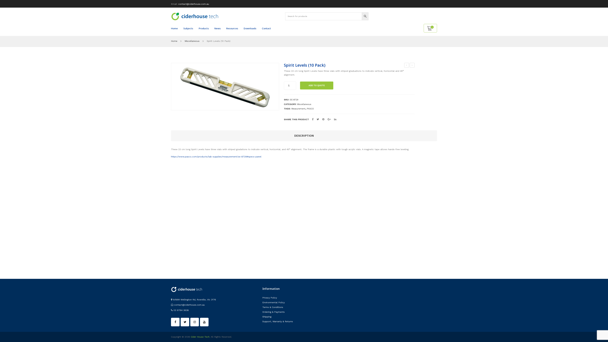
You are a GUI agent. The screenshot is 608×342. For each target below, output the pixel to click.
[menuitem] (174, 28)
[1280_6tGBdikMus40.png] (225, 86)
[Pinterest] (323, 119)
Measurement (298, 109)
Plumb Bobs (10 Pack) (406, 66)
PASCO (310, 109)
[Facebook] (313, 119)
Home (174, 41)
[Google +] (329, 119)
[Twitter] (318, 119)
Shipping (266, 316)
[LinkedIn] (335, 119)
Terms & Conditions (272, 307)
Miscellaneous (192, 41)
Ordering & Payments (273, 312)
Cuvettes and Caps (412, 66)
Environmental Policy (273, 302)
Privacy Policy (269, 297)
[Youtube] (204, 322)
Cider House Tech (200, 337)
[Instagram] (194, 322)
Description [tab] (304, 135)
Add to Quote (317, 85)
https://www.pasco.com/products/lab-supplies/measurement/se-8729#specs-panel (216, 156)
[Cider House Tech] (194, 16)
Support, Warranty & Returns (277, 321)
